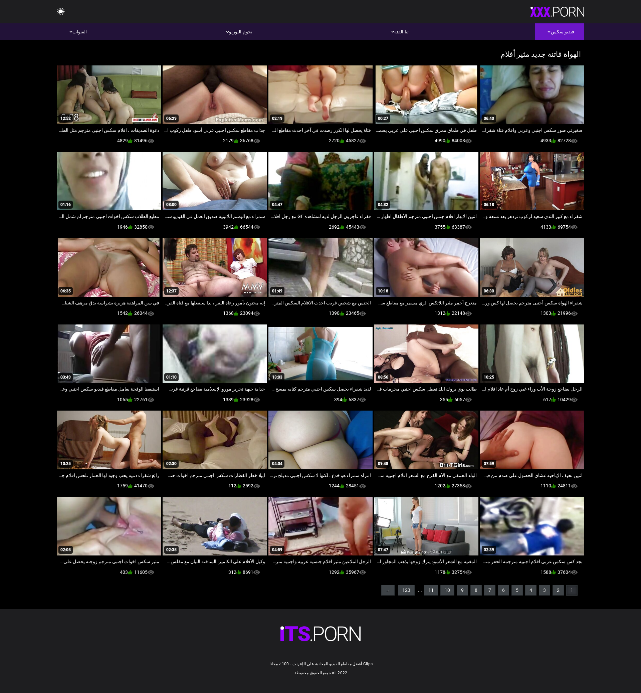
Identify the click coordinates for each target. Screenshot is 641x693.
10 (447, 590)
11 (431, 590)
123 (406, 590)
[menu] (61, 12)
